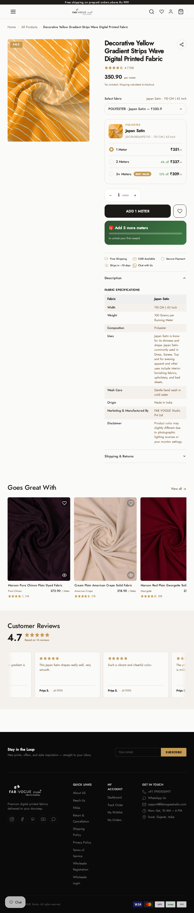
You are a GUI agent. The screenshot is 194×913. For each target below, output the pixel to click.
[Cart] (180, 11)
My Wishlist (115, 812)
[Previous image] (15, 90)
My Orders (115, 820)
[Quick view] (64, 575)
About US (79, 793)
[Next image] (82, 90)
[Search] (151, 11)
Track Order (115, 805)
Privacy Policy (82, 842)
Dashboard (115, 797)
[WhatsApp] (53, 819)
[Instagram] (12, 819)
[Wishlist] (161, 11)
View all (176, 488)
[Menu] (13, 11)
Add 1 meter (138, 211)
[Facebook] (22, 819)
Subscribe (174, 752)
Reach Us (79, 800)
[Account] (170, 11)
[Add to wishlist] (179, 211)
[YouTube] (43, 819)
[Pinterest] (33, 819)
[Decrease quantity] (110, 195)
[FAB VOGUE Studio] (82, 11)
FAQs (76, 808)
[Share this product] (181, 44)
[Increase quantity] (135, 195)
